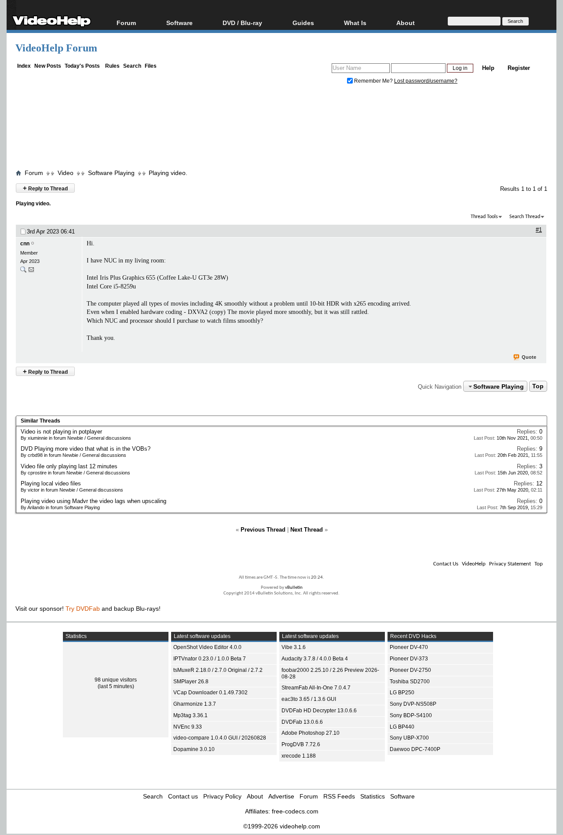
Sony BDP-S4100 (411, 715)
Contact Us (445, 564)
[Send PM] (31, 271)
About (255, 796)
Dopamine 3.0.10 (194, 749)
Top (538, 386)
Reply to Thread (45, 188)
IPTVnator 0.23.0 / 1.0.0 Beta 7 (209, 659)
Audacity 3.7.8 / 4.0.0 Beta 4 (315, 659)
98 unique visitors (116, 680)
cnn (24, 244)
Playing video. (168, 172)
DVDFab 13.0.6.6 (302, 722)
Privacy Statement (510, 564)
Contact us (183, 796)
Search (132, 66)
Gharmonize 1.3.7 (194, 704)
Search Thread (524, 216)
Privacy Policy (222, 796)
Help (488, 68)
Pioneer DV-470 (409, 647)
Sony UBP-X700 (409, 738)
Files (151, 66)
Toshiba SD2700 (410, 681)
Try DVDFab (83, 608)
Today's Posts (82, 66)
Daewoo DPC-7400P (415, 749)
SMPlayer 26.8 (190, 681)
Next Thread (306, 529)
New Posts (47, 66)
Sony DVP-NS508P (413, 704)
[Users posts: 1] (23, 271)
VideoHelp (474, 564)
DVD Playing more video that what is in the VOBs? (85, 448)
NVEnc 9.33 (187, 727)
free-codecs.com (295, 811)
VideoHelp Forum (56, 48)
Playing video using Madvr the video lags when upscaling (93, 501)
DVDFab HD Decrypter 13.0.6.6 (319, 710)
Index (24, 66)
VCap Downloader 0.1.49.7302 (210, 692)
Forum (126, 22)
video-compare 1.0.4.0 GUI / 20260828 (219, 738)
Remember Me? (373, 81)
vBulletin (294, 587)
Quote (529, 357)
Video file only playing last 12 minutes (69, 466)
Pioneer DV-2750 (410, 670)
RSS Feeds (339, 796)
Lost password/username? (425, 81)
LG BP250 (402, 692)
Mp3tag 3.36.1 (190, 715)
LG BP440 (402, 727)
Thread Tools (484, 216)
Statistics (372, 796)
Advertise (281, 796)
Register (519, 68)
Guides (303, 22)
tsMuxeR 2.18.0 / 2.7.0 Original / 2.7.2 (218, 670)
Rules (112, 66)
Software (179, 22)
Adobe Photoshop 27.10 (311, 733)
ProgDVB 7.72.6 (301, 744)
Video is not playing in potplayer (61, 431)
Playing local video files (51, 483)
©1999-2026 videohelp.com (281, 826)
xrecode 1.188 (299, 756)
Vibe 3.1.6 (294, 647)
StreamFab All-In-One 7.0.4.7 (316, 688)
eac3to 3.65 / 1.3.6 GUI (309, 699)
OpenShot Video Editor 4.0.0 (207, 647)
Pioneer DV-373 (409, 659)
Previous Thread (263, 529)
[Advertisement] (281, 128)
